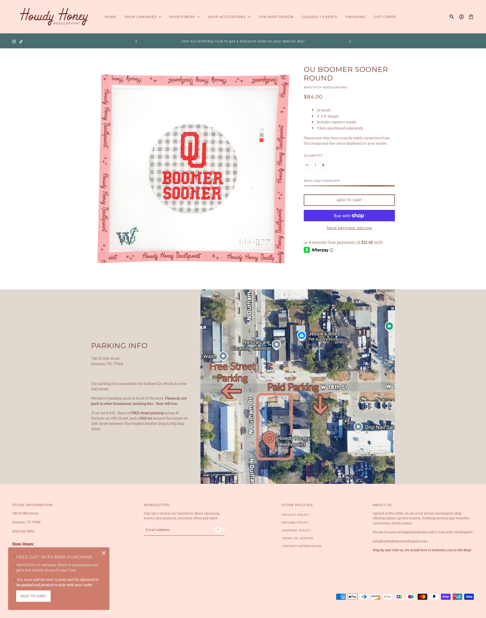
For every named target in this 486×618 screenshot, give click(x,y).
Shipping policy (296, 530)
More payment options (349, 228)
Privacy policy (295, 514)
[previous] (136, 41)
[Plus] (323, 165)
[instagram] (14, 41)
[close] (103, 552)
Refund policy (295, 522)
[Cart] (471, 16)
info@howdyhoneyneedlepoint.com (400, 541)
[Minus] (307, 165)
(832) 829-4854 (23, 531)
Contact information (302, 546)
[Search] (452, 16)
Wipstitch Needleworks (326, 87)
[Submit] (218, 529)
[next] (349, 41)
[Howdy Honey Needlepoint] (54, 16)
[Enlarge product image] (193, 169)
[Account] (461, 16)
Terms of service (297, 538)
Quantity (313, 155)
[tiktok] (21, 41)
